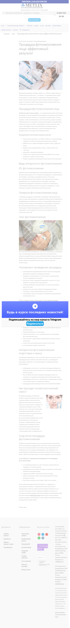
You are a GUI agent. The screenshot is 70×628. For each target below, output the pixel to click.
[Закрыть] (65, 304)
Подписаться (35, 323)
